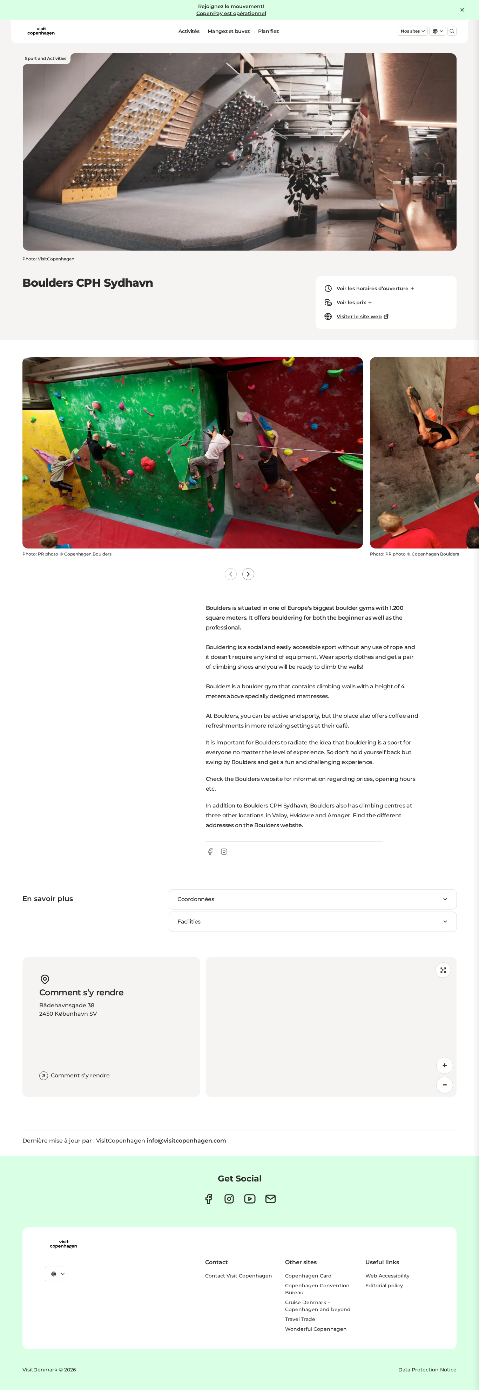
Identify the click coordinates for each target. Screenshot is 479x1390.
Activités (188, 31)
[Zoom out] (444, 1085)
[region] (331, 1027)
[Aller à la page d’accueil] (41, 31)
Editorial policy (384, 1285)
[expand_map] (443, 970)
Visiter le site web (359, 316)
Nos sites (410, 31)
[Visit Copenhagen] (63, 1244)
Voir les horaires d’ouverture (373, 288)
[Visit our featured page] (250, 1199)
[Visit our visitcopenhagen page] (208, 1199)
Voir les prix (351, 302)
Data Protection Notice (427, 1370)
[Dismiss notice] (462, 9)
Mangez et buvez (229, 31)
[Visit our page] (229, 1199)
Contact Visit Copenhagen (238, 1276)
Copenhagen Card (308, 1276)
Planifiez (268, 31)
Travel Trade (300, 1319)
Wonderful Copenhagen (316, 1329)
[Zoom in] (444, 1065)
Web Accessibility (387, 1276)
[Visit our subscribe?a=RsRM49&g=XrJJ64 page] (270, 1199)
